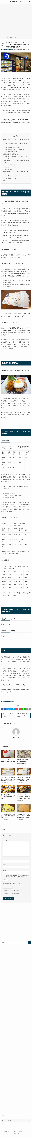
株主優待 (11, 49)
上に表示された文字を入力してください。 (13, 883)
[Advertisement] (16, 21)
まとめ (7, 180)
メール (5, 864)
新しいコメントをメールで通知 (11, 890)
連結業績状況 (11, 165)
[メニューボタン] (2, 2)
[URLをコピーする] (28, 709)
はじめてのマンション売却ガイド (11, 1131)
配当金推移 (11, 169)
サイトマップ (25, 1131)
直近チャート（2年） (13, 178)
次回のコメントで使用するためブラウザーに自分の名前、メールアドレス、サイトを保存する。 (17, 876)
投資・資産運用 (6, 49)
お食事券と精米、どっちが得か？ (16, 149)
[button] (3, 709)
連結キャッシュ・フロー (14, 167)
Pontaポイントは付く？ (14, 151)
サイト (4, 870)
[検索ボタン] (30, 2)
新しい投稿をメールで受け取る (11, 893)
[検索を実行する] (29, 942)
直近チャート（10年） (13, 176)
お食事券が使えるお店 (13, 147)
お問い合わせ (16, 1133)
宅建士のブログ (16, 2)
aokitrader (16, 737)
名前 (4, 859)
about (20, 1131)
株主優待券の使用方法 (11, 154)
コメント (5, 840)
